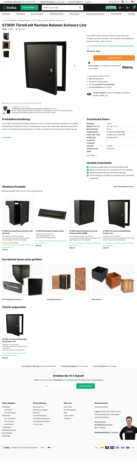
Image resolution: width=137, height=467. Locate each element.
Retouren (36, 413)
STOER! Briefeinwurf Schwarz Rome (50, 231)
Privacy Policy (38, 424)
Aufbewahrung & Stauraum (95, 14)
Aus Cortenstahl (9, 418)
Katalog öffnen (29, 7)
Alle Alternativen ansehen (123, 186)
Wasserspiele (74, 14)
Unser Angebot (8, 403)
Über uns (68, 403)
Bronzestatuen (7, 433)
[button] (74, 65)
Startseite (5, 20)
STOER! (10, 29)
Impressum (115, 432)
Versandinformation (40, 415)
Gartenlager (6, 436)
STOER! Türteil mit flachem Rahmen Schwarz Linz (117, 232)
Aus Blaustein (9, 424)
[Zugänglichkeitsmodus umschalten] (122, 1)
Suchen (80, 7)
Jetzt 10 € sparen (85, 386)
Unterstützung (39, 403)
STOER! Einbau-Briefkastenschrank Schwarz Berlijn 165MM (83, 232)
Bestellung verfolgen (40, 410)
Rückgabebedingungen (41, 421)
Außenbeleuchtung (9, 430)
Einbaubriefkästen (24, 20)
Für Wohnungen (10, 413)
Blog (65, 413)
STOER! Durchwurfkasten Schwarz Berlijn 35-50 (17, 232)
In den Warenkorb (114, 58)
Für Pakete (8, 410)
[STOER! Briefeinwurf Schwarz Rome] (52, 212)
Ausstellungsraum (70, 410)
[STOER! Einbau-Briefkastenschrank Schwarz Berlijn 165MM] (85, 212)
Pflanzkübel (20, 14)
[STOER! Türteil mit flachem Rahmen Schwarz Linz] (119, 212)
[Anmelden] (128, 7)
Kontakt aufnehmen (102, 432)
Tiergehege (6, 427)
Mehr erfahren (106, 41)
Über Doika (68, 407)
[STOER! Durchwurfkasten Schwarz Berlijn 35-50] (18, 212)
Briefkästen (6, 14)
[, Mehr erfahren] (121, 7)
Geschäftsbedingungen (41, 418)
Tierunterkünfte (116, 14)
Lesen (6, 137)
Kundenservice (114, 2)
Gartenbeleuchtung (56, 14)
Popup (88, 49)
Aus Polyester (9, 421)
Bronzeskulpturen (37, 14)
